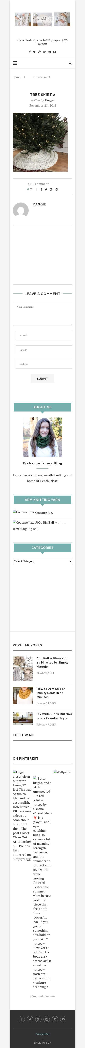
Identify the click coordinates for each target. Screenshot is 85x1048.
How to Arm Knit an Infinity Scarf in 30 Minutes (51, 693)
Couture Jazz (44, 512)
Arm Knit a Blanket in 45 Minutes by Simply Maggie (52, 662)
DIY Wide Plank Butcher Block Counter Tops (54, 716)
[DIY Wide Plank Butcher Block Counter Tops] (23, 715)
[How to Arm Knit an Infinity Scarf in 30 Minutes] (23, 689)
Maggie (49, 100)
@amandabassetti (42, 996)
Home (17, 77)
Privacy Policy (42, 1033)
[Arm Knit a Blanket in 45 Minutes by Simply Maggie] (23, 659)
